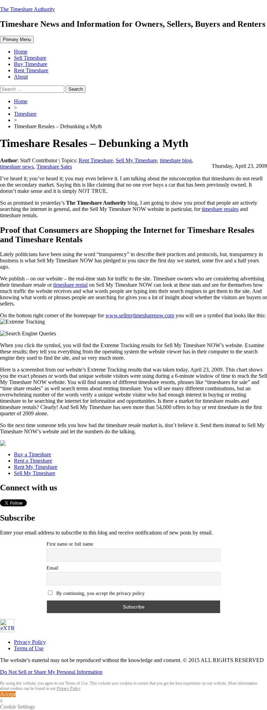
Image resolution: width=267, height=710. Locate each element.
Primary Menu (17, 39)
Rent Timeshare (31, 70)
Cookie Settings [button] (17, 707)
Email (52, 568)
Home (20, 52)
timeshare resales (220, 209)
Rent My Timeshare (35, 467)
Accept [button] (8, 694)
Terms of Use (28, 648)
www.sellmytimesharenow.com (139, 315)
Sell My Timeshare (136, 160)
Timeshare (25, 114)
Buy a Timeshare (32, 454)
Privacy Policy (30, 642)
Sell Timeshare (30, 58)
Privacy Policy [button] (69, 688)
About (21, 77)
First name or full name (70, 544)
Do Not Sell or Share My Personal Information (51, 672)
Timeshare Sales (54, 167)
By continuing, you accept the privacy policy (100, 593)
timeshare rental (70, 285)
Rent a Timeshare (33, 461)
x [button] (1, 700)
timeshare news (17, 167)
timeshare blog (176, 160)
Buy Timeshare (30, 64)
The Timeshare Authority (27, 9)
